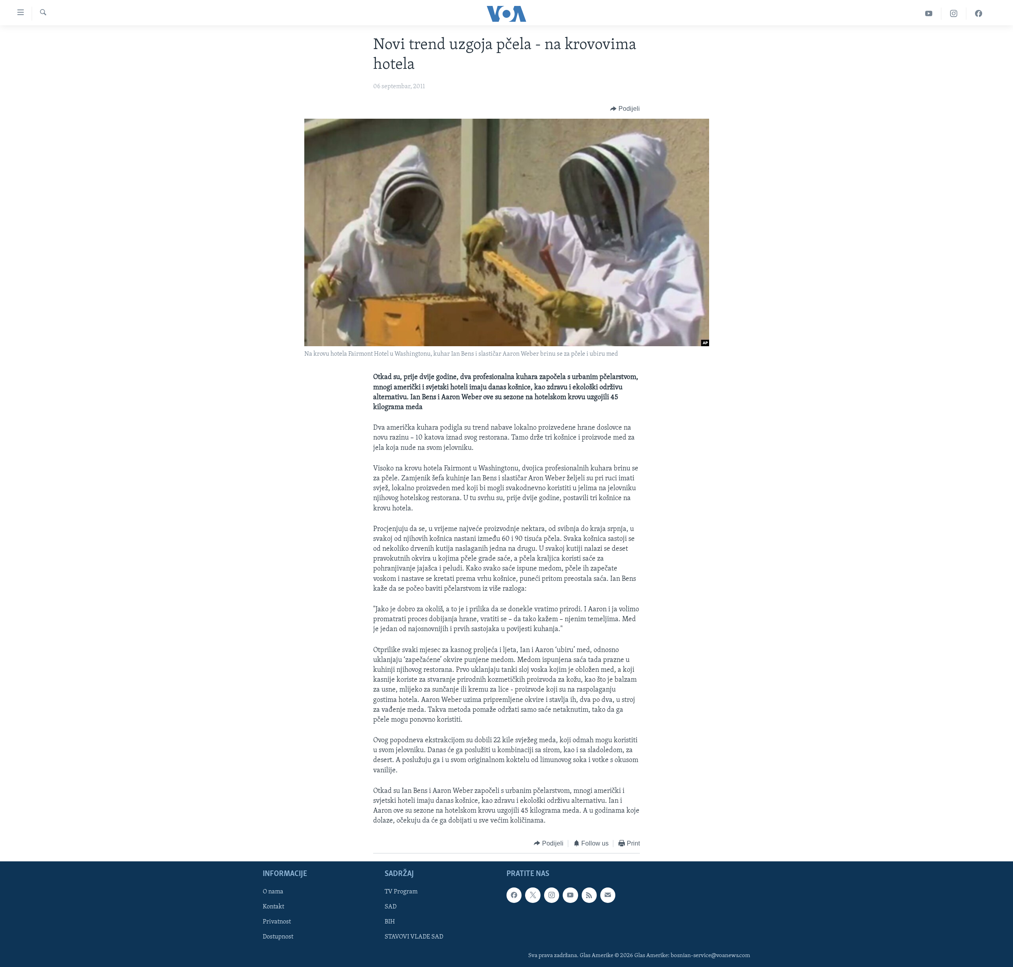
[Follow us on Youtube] (570, 895)
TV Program (401, 892)
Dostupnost (278, 937)
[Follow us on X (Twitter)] (532, 895)
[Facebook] (978, 14)
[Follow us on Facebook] (514, 895)
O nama (273, 892)
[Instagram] (953, 14)
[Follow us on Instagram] (551, 895)
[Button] (625, 109)
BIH (390, 922)
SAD (390, 907)
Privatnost (277, 922)
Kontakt (273, 907)
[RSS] (589, 895)
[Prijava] (607, 895)
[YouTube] (928, 14)
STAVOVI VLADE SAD (414, 937)
